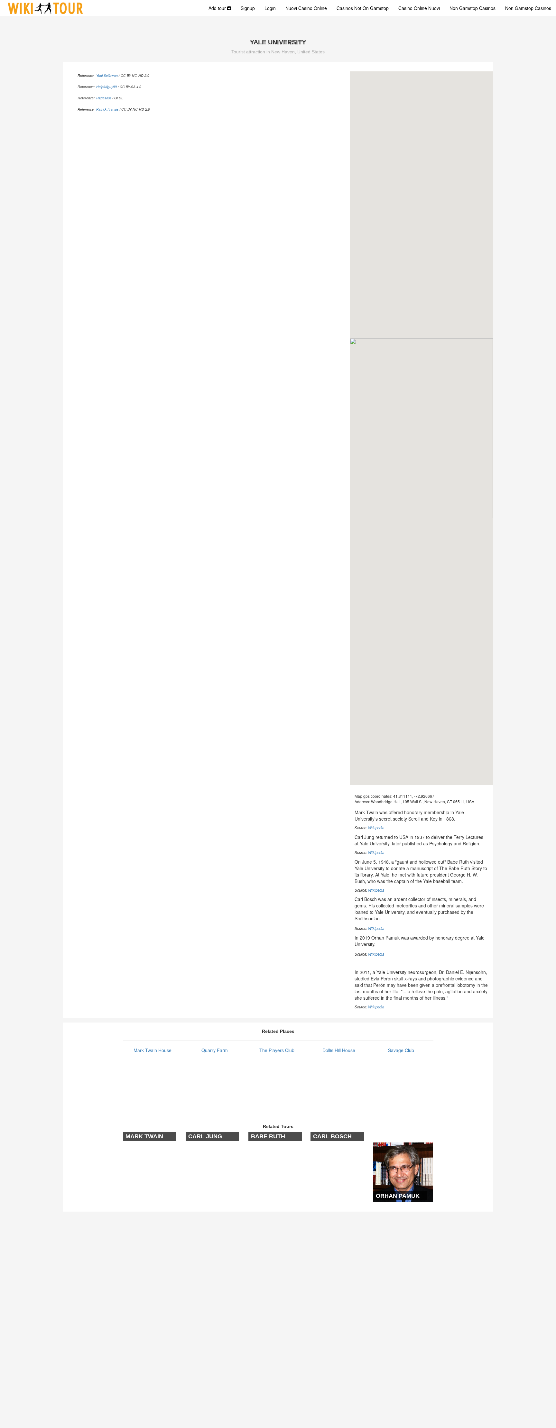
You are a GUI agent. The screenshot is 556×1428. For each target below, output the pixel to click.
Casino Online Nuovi (419, 8)
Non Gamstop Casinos (472, 8)
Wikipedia (376, 827)
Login (270, 8)
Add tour (217, 8)
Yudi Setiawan (107, 75)
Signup (248, 8)
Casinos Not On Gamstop (363, 8)
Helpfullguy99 (106, 86)
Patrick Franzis (107, 109)
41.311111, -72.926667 (413, 796)
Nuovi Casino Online (306, 8)
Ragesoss (103, 98)
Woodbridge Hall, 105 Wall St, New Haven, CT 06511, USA (422, 801)
